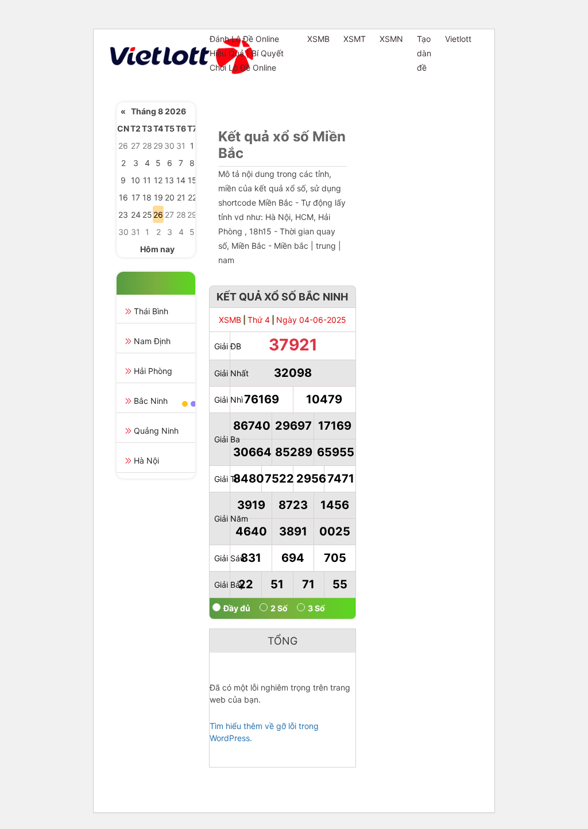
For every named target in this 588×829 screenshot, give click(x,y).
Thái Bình (151, 311)
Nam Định (152, 341)
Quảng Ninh (156, 430)
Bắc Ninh (151, 401)
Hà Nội (146, 460)
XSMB (318, 39)
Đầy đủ (236, 608)
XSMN (391, 39)
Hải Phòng (153, 371)
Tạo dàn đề (424, 53)
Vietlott (458, 39)
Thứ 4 (258, 320)
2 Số (279, 608)
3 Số (316, 608)
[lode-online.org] (155, 56)
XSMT (354, 39)
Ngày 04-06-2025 (311, 320)
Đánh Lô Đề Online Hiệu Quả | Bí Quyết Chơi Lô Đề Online (247, 53)
